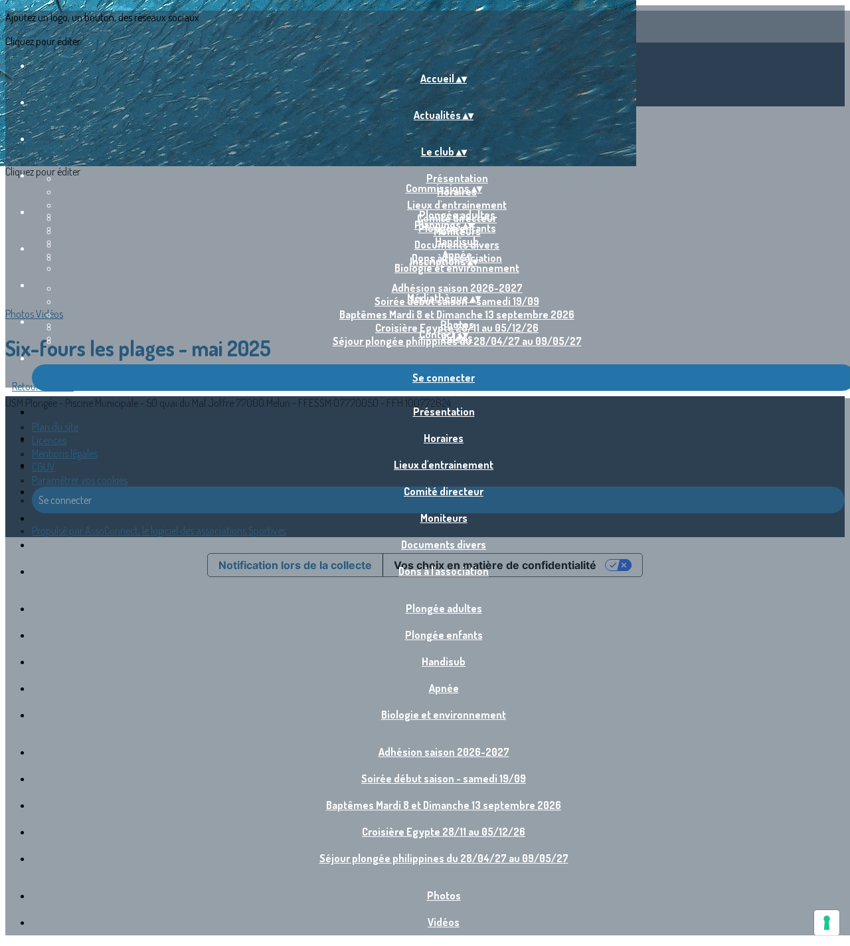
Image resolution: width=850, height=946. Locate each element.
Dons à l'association (443, 571)
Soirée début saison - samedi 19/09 (443, 778)
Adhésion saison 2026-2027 (457, 288)
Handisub (457, 241)
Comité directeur (443, 491)
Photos (457, 324)
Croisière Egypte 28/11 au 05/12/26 (443, 831)
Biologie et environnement (456, 268)
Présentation (457, 178)
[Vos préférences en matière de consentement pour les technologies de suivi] (826, 922)
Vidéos (444, 922)
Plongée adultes (457, 214)
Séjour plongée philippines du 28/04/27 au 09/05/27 (443, 858)
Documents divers (443, 544)
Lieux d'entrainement (457, 204)
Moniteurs (444, 518)
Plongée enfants (444, 635)
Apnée (444, 688)
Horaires (444, 438)
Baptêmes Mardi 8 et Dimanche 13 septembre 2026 (456, 314)
